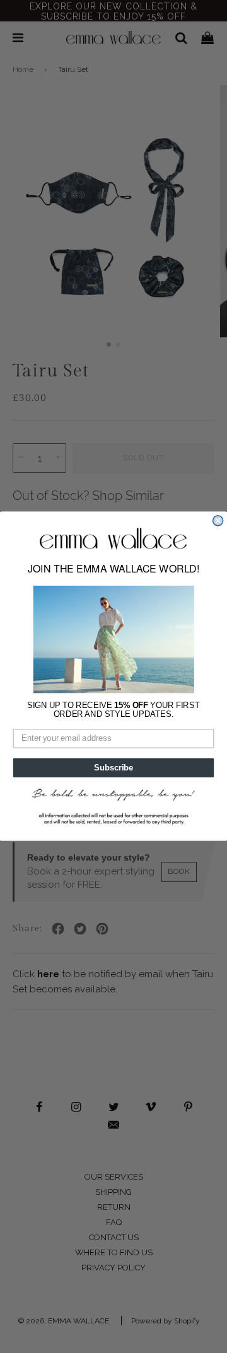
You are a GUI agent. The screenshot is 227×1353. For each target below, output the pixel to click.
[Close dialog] (218, 521)
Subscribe (113, 768)
